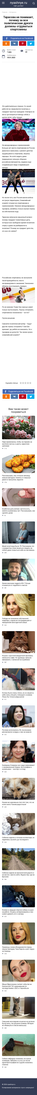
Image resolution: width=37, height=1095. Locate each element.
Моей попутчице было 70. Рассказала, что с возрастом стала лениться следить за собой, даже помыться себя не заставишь (18, 548)
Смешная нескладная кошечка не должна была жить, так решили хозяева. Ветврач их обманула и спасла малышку (18, 1023)
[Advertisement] (18, 83)
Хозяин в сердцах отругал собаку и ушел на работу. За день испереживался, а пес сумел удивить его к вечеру (18, 912)
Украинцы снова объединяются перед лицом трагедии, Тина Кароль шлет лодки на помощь (18, 949)
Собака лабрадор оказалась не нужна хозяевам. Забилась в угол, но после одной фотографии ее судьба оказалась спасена (17, 1062)
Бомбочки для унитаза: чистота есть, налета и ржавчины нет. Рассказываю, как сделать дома (18, 511)
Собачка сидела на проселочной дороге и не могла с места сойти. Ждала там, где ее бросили (18, 875)
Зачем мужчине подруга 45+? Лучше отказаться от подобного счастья (16, 584)
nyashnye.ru (18, 3)
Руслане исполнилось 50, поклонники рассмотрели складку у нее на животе (16, 731)
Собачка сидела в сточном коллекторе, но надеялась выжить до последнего (18, 838)
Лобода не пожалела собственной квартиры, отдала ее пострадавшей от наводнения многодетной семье (16, 620)
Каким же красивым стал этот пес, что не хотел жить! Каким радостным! (18, 803)
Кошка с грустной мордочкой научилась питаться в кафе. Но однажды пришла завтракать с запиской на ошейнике (17, 658)
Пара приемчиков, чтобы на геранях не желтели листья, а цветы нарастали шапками (17, 444)
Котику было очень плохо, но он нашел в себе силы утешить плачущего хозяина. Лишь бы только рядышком (18, 695)
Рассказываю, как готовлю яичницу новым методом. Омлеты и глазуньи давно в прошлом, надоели (16, 478)
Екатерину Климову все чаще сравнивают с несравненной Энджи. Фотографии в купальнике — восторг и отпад (18, 767)
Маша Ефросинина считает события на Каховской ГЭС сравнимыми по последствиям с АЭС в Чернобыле (17, 986)
